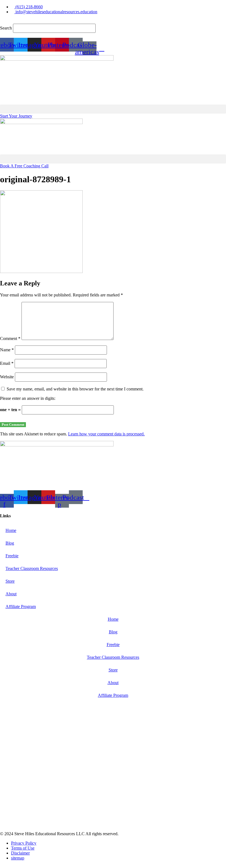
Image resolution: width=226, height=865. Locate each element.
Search (6, 28)
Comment (10, 338)
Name (7, 349)
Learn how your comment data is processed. (106, 434)
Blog (10, 543)
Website (7, 376)
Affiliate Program (21, 606)
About (11, 593)
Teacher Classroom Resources (32, 568)
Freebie (12, 555)
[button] (113, 21)
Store (10, 581)
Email (7, 363)
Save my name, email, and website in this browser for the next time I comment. (75, 389)
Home (11, 530)
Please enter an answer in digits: (27, 398)
